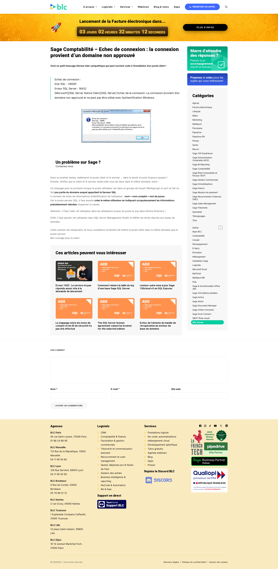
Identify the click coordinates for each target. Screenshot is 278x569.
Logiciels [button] (107, 6)
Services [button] (125, 6)
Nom (53, 389)
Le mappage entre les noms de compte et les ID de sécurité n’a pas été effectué (74, 325)
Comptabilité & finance (113, 436)
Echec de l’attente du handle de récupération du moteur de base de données (158, 325)
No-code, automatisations (162, 436)
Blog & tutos (161, 6)
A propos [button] (88, 6)
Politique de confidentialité (194, 562)
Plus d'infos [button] (205, 27)
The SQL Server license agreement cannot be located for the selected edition (114, 325)
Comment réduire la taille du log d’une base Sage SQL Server (116, 287)
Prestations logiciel (158, 432)
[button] (226, 7)
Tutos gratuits (155, 448)
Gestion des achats (111, 473)
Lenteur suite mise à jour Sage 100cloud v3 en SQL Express (157, 287)
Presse (151, 464)
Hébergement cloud (158, 440)
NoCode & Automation (113, 485)
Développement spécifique (162, 444)
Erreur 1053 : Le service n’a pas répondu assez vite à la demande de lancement (73, 288)
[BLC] (58, 7)
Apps (177, 6)
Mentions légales (171, 562)
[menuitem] (90, 7)
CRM (103, 432)
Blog (150, 456)
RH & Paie (106, 489)
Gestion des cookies (218, 562)
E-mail (115, 389)
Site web (176, 389)
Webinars (143, 6)
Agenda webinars (157, 452)
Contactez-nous (64, 166)
